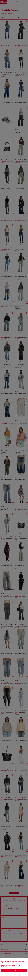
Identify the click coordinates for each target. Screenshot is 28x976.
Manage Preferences (5, 965)
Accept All (14, 970)
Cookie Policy (4, 966)
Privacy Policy (18, 965)
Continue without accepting (14, 974)
